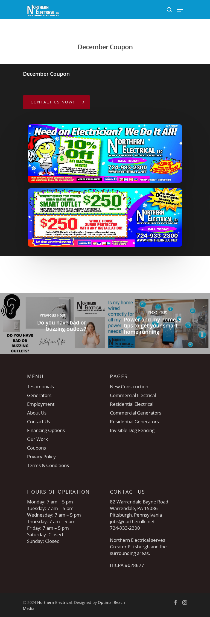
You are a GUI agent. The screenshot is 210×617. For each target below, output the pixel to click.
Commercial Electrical (133, 395)
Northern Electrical (54, 602)
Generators (39, 395)
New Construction (129, 386)
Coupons (36, 448)
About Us (36, 413)
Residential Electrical (131, 404)
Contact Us (38, 421)
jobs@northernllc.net (132, 521)
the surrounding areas (138, 549)
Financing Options (46, 430)
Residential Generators (134, 421)
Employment (40, 404)
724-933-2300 (125, 528)
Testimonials (40, 386)
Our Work (37, 439)
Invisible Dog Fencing (132, 430)
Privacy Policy (41, 456)
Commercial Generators (135, 413)
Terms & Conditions (48, 465)
